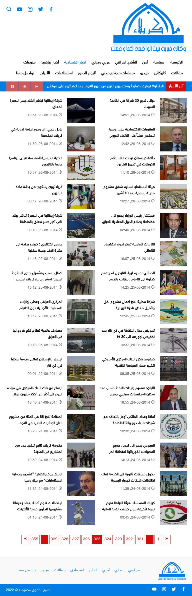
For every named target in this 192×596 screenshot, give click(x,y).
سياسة (159, 62)
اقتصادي (77, 570)
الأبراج (45, 73)
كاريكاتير (160, 73)
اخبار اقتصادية (75, 62)
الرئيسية (176, 62)
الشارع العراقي (126, 62)
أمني (106, 570)
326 (86, 539)
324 (107, 539)
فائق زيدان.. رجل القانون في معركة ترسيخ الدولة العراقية (123, 86)
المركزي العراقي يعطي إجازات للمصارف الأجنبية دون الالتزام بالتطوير (41, 308)
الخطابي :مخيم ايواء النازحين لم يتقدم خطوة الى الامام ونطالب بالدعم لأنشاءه (128, 279)
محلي (118, 570)
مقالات (177, 73)
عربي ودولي (101, 62)
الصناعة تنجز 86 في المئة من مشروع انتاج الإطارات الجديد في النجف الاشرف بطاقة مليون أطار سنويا (35, 423)
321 (140, 539)
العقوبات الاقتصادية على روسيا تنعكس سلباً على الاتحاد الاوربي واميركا (132, 135)
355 (35, 539)
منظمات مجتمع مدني (118, 73)
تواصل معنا (25, 73)
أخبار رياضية (50, 62)
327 (75, 539)
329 (54, 539)
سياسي (134, 570)
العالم (93, 570)
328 (65, 539)
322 (129, 539)
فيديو (144, 73)
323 (118, 539)
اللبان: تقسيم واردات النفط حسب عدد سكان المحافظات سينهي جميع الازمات (127, 394)
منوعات (30, 62)
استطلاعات (64, 73)
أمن (145, 62)
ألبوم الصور (87, 73)
